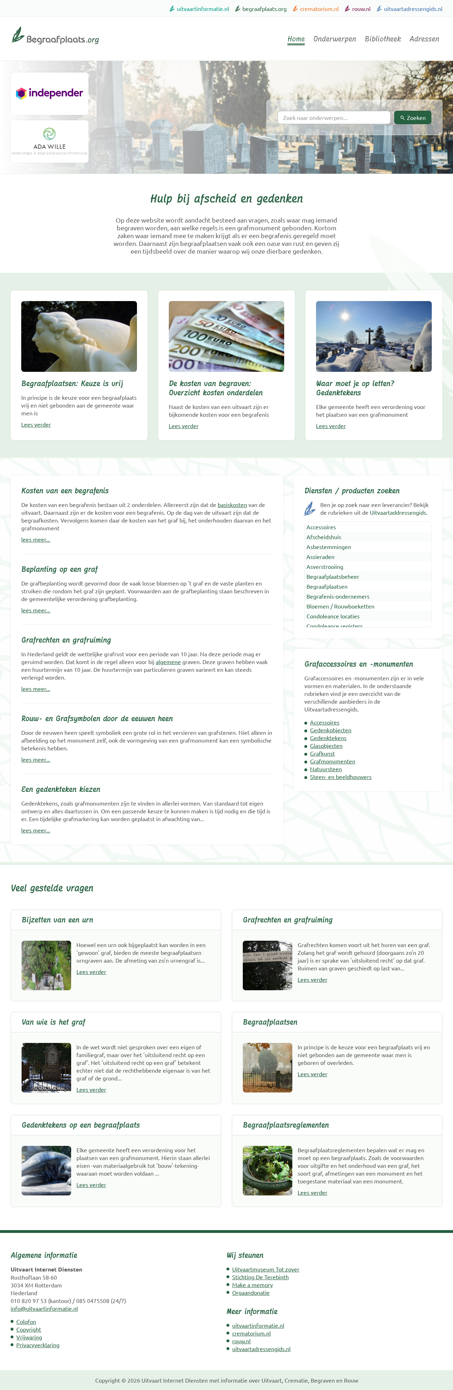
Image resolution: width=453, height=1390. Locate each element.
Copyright (28, 1329)
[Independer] (49, 94)
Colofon (26, 1321)
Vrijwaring (29, 1336)
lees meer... (35, 539)
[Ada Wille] (49, 141)
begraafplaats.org (264, 8)
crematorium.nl (319, 8)
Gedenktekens (328, 737)
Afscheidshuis (323, 536)
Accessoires (321, 526)
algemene (168, 661)
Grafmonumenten (332, 761)
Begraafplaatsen (327, 586)
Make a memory (252, 1284)
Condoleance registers (334, 625)
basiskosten (232, 504)
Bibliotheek (383, 39)
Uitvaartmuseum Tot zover (265, 1269)
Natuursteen (326, 768)
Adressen (424, 39)
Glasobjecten (326, 745)
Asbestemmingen (328, 546)
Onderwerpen (334, 39)
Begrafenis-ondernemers (337, 596)
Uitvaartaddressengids (398, 512)
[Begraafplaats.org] (55, 47)
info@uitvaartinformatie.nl (44, 1308)
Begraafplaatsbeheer (332, 576)
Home (296, 39)
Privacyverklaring (37, 1344)
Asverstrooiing (324, 566)
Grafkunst (322, 753)
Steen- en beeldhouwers (341, 776)
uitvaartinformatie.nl (203, 8)
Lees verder (36, 424)
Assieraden (320, 556)
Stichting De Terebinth (260, 1276)
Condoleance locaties (333, 615)
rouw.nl (361, 8)
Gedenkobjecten (330, 729)
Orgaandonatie (251, 1292)
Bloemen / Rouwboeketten (340, 606)
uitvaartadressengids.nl (413, 8)
